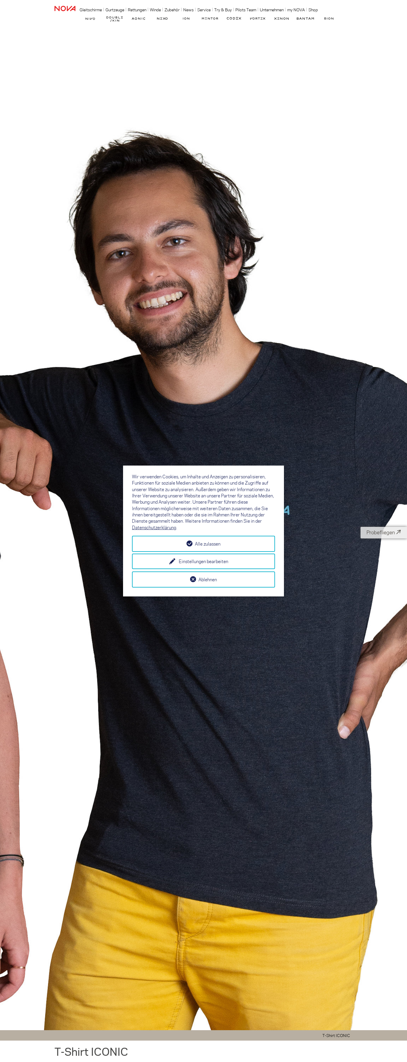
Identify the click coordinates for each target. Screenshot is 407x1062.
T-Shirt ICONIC (336, 1035)
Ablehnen (207, 579)
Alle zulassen (207, 544)
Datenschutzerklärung (154, 527)
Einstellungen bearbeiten (203, 561)
